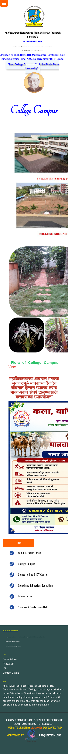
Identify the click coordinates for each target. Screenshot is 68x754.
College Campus (26, 564)
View (12, 366)
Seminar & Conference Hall (32, 607)
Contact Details (11, 673)
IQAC (5, 668)
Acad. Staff (8, 664)
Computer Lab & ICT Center (33, 574)
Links (18, 543)
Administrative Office (29, 553)
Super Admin (10, 659)
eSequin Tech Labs (50, 735)
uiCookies (36, 727)
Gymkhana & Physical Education (35, 585)
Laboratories (25, 596)
